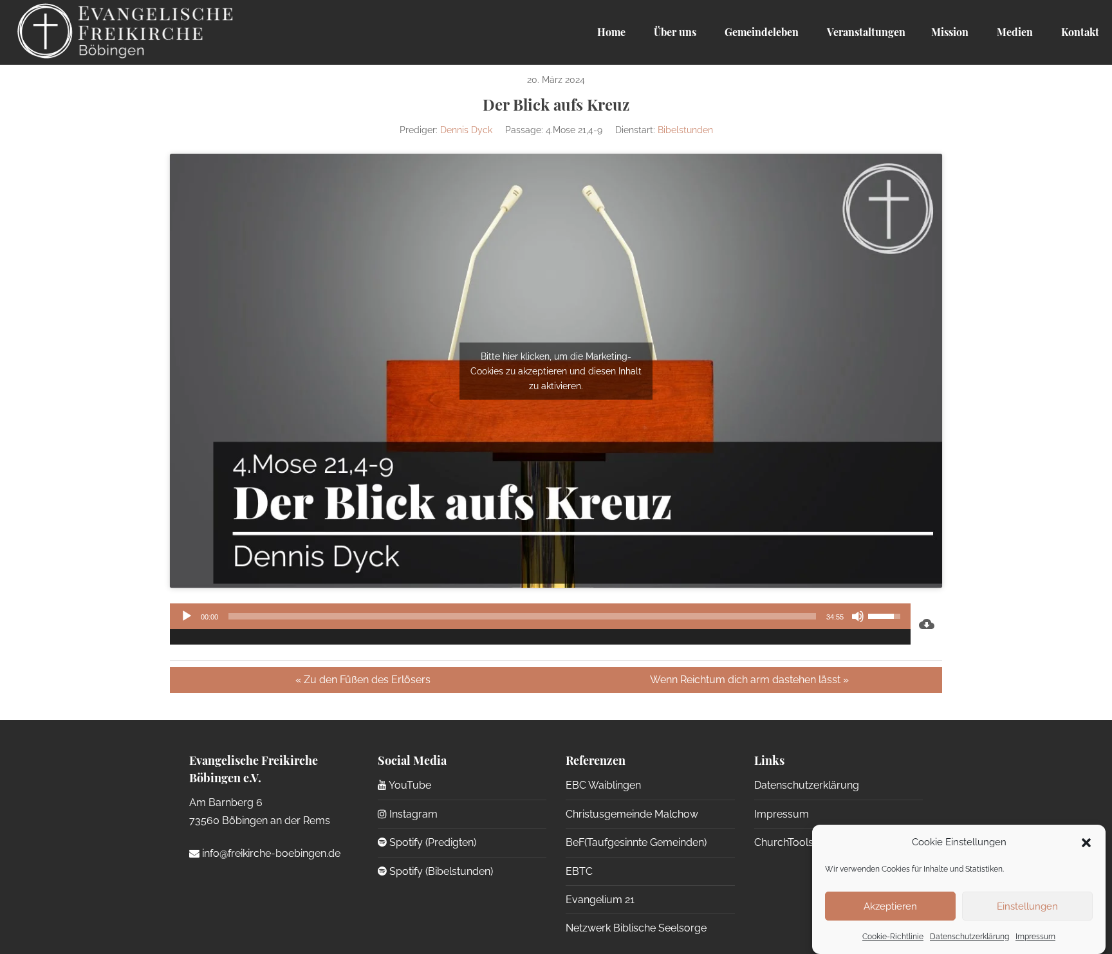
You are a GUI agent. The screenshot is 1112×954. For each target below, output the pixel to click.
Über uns (673, 32)
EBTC (579, 871)
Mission (949, 32)
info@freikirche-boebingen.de (269, 853)
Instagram (412, 814)
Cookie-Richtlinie (892, 936)
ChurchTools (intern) (801, 842)
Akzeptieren (890, 906)
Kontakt (1079, 32)
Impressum (1035, 936)
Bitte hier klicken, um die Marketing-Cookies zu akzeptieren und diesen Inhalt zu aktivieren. (556, 370)
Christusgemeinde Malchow (632, 814)
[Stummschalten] (857, 616)
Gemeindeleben (760, 32)
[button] (1086, 842)
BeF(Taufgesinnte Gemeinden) (636, 842)
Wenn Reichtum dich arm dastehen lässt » (749, 680)
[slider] (522, 616)
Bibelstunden (685, 130)
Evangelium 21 (600, 900)
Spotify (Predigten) (431, 842)
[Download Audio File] (926, 624)
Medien (1013, 32)
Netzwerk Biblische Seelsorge (636, 928)
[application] (540, 624)
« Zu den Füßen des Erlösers (363, 680)
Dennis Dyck (466, 130)
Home (611, 32)
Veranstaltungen (864, 32)
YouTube (409, 785)
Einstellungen (1027, 906)
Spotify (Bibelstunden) (440, 871)
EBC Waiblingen (603, 785)
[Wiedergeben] (186, 616)
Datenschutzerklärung (969, 936)
